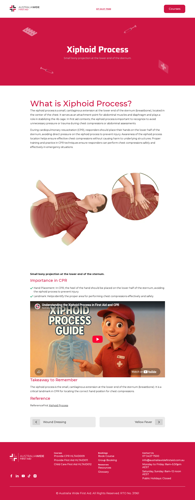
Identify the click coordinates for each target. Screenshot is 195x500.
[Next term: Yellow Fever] (159, 422)
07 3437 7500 (150, 456)
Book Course (106, 456)
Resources (104, 467)
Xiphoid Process (58, 405)
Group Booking (107, 460)
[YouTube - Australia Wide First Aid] (23, 476)
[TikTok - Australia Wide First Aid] (29, 476)
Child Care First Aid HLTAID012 (73, 464)
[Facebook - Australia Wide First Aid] (11, 476)
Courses (174, 9)
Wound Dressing (54, 422)
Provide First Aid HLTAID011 (71, 460)
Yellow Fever (143, 422)
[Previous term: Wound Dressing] (36, 422)
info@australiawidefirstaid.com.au (163, 460)
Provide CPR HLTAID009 (69, 456)
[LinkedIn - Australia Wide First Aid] (17, 476)
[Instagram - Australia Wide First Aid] (35, 476)
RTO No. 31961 (129, 493)
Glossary (103, 471)
